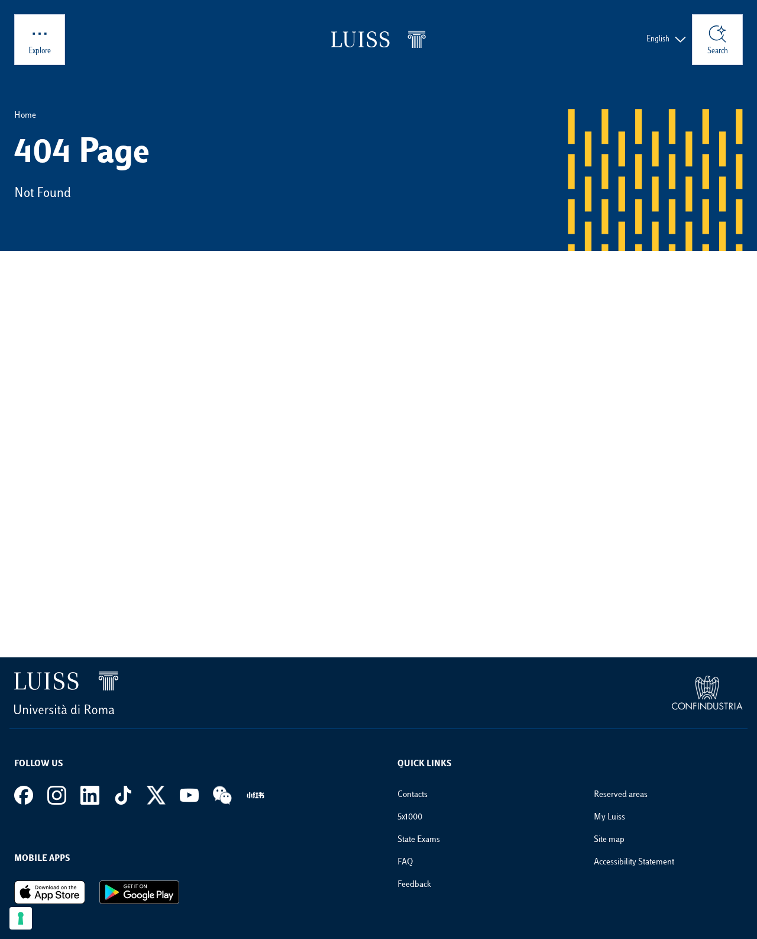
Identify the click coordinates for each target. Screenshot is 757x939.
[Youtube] (189, 795)
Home (25, 115)
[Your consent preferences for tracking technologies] (20, 918)
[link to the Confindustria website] (707, 693)
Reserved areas (621, 794)
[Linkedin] (89, 795)
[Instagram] (56, 795)
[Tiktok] (123, 795)
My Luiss (609, 817)
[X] (156, 795)
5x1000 (409, 817)
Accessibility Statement (634, 862)
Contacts (412, 794)
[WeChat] (222, 795)
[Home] (378, 39)
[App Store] (49, 892)
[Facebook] (23, 795)
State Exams (418, 839)
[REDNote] (255, 795)
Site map (609, 839)
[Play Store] (139, 892)
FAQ (405, 862)
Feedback (414, 884)
